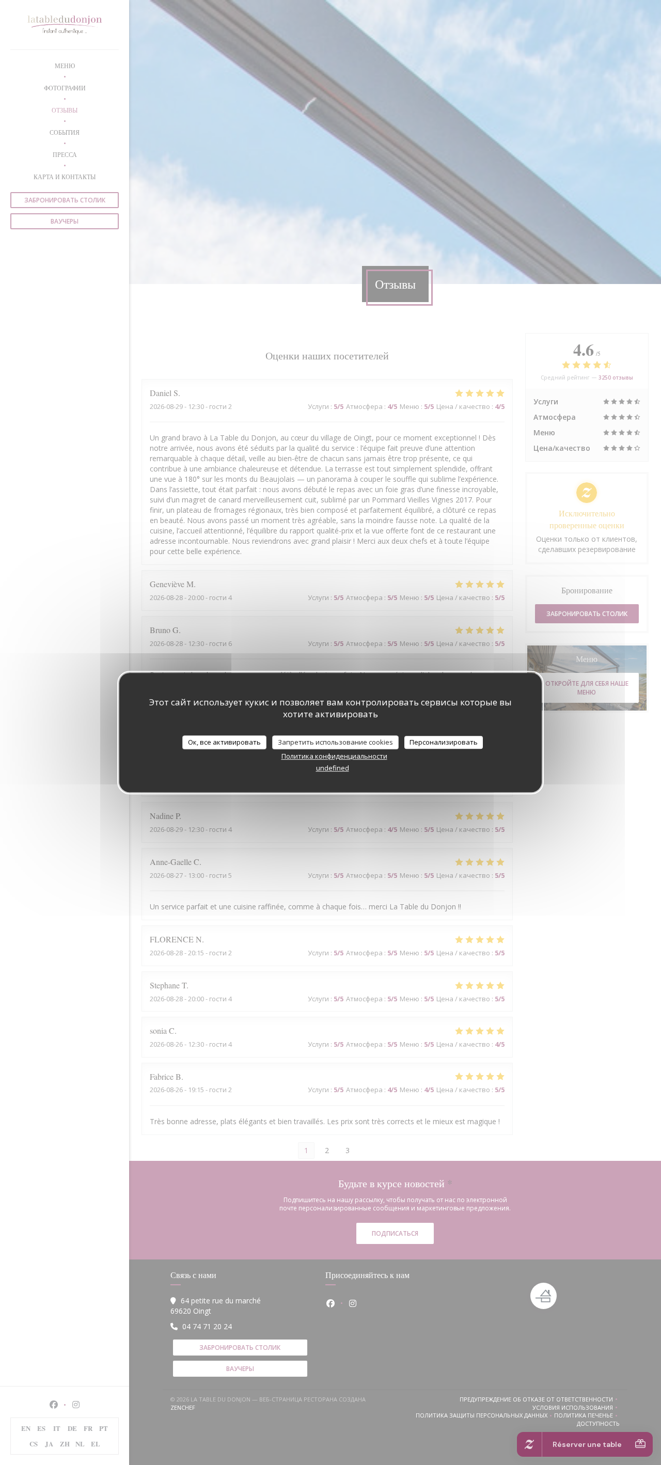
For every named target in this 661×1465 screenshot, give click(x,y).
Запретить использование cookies (335, 742)
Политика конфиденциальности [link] (334, 756)
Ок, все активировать (224, 742)
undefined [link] (332, 768)
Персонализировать (444, 742)
